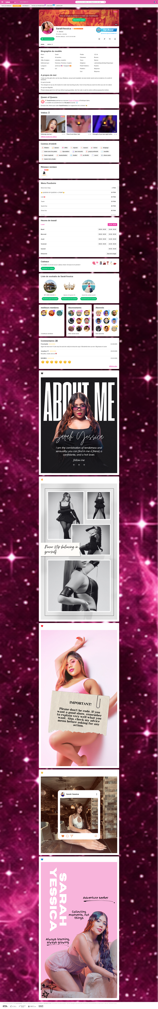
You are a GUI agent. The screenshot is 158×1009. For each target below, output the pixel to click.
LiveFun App (59, 5)
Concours (49, 5)
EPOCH (41, 1003)
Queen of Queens (74, 100)
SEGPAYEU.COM (47, 1003)
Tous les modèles (6, 5)
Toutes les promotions (38, 5)
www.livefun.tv (19, 1003)
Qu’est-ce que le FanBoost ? (109, 33)
